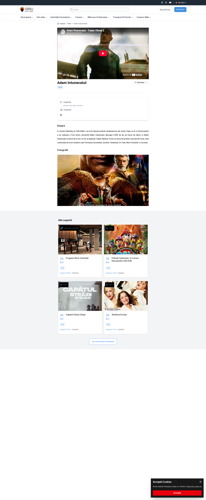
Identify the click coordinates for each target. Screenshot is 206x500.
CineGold (67, 102)
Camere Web (143, 17)
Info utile (41, 17)
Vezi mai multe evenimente (103, 341)
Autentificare (165, 10)
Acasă (62, 24)
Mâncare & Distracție (98, 17)
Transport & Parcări (122, 17)
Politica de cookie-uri (194, 486)
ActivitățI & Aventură (60, 17)
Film (69, 24)
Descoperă (26, 17)
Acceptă (177, 493)
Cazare (79, 17)
